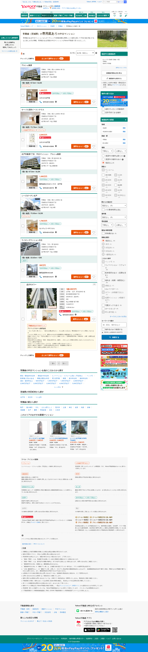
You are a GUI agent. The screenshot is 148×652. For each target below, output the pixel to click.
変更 (124, 128)
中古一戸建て (69, 15)
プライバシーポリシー (34, 638)
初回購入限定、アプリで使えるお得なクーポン (66, 8)
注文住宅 (79, 15)
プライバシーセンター (51, 638)
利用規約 (64, 638)
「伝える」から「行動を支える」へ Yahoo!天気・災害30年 (40, 2)
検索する (115, 337)
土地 (84, 15)
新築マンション (35, 15)
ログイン (46, 8)
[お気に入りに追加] (93, 102)
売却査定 (92, 15)
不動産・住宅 (24, 609)
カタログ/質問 (102, 15)
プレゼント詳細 (35, 522)
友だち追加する (86, 610)
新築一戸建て (58, 15)
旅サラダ (120, 2)
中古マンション (47, 15)
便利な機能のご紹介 (102, 612)
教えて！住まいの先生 (44, 621)
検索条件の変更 (108, 119)
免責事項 (89, 638)
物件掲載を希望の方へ (77, 638)
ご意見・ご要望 (99, 638)
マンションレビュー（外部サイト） (69, 585)
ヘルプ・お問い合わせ (113, 638)
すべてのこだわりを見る (118, 316)
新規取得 (57, 6)
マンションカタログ (27, 621)
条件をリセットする (121, 67)
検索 (125, 1)
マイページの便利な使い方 (9, 51)
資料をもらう (80, 102)
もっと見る (57, 387)
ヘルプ (99, 2)
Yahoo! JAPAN (91, 2)
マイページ (116, 85)
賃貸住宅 (24, 15)
